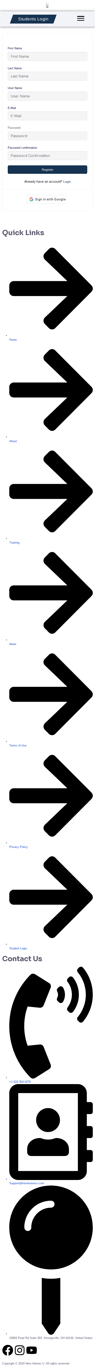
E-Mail (12, 108)
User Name (15, 88)
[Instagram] (19, 1350)
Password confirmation (22, 147)
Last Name (15, 68)
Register (47, 169)
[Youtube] (31, 1350)
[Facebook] (7, 1350)
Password (14, 127)
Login (67, 181)
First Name (15, 48)
